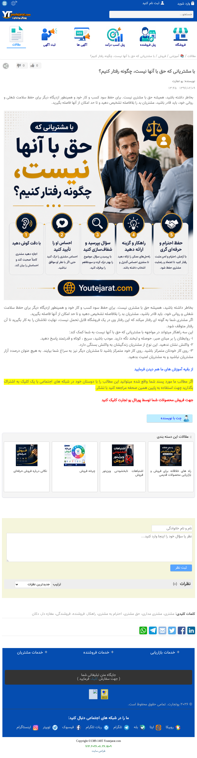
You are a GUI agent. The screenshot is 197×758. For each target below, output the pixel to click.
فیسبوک (68, 727)
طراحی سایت (98, 751)
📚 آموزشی (176, 56)
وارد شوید (183, 3)
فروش (162, 56)
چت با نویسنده (171, 418)
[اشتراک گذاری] (6, 66)
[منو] (4, 3)
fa (16, 1)
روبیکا (170, 727)
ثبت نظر (181, 568)
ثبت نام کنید (151, 3)
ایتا (152, 727)
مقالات (191, 56)
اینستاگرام (24, 727)
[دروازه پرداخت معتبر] (104, 694)
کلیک (94, 679)
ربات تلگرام (94, 727)
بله (136, 727)
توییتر (46, 727)
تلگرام (117, 727)
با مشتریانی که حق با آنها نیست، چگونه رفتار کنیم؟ (122, 56)
